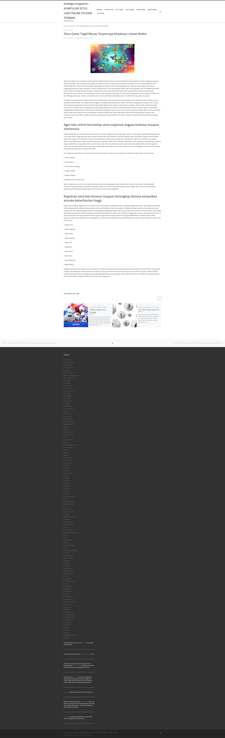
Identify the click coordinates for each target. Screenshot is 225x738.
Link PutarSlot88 (68, 396)
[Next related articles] (159, 299)
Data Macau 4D (67, 481)
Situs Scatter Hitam (68, 558)
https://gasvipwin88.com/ (70, 445)
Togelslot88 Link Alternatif (70, 517)
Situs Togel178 (67, 607)
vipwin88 (66, 437)
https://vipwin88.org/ (69, 378)
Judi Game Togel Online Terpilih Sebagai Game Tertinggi (98, 309)
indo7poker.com (68, 509)
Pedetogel (84, 642)
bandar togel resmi (68, 447)
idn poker (66, 548)
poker (65, 499)
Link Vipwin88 (67, 622)
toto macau (122, 211)
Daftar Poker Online (68, 409)
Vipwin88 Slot (67, 360)
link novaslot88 (67, 416)
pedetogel (66, 630)
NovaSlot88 (66, 403)
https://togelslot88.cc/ (69, 421)
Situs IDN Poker (67, 463)
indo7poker (67, 483)
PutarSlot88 (67, 560)
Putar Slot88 (67, 566)
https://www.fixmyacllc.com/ (71, 375)
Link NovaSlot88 (68, 388)
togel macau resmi (68, 419)
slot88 (65, 537)
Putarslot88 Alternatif (69, 615)
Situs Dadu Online (76, 665)
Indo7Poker (67, 465)
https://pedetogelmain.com (71, 532)
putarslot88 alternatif (69, 501)
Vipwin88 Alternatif (68, 599)
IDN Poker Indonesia (69, 522)
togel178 (66, 450)
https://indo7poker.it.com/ (70, 550)
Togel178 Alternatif (68, 432)
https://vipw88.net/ (68, 373)
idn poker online (68, 457)
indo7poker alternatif (69, 496)
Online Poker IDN (68, 460)
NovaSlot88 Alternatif (69, 391)
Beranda (66, 26)
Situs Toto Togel (68, 414)
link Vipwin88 (67, 612)
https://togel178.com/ (69, 545)
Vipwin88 (66, 429)
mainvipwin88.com (68, 440)
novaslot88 (66, 370)
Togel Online (72, 26)
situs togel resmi (68, 365)
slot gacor (66, 627)
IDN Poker (75, 677)
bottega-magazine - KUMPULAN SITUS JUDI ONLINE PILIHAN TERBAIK (87, 732)
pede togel (66, 478)
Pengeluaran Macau (69, 362)
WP (71, 735)
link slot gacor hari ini (69, 512)
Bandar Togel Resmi (69, 524)
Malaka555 (66, 411)
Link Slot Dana (67, 385)
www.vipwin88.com (68, 367)
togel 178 (66, 535)
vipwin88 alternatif (68, 424)
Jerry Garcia (71, 38)
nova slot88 (66, 514)
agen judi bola (67, 625)
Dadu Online (67, 468)
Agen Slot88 (67, 380)
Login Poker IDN (68, 568)
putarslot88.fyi (67, 398)
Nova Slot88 (67, 393)
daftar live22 (67, 494)
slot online (66, 527)
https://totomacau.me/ (69, 602)
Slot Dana (66, 576)
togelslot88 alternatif (69, 504)
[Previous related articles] (155, 299)
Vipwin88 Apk (67, 383)
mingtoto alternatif (68, 571)
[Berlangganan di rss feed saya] (160, 733)
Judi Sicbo (66, 476)
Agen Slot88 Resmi (68, 555)
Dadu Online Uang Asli (86, 654)
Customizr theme (86, 735)
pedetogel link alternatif (70, 635)
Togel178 (66, 427)
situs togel (66, 633)
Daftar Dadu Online (68, 473)
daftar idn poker (68, 540)
